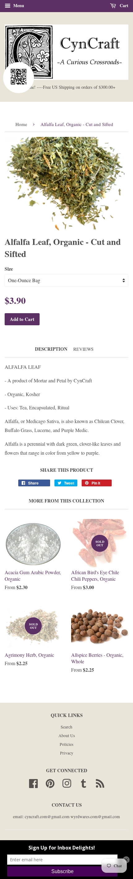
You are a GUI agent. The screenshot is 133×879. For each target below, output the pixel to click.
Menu (18, 5)
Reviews (83, 349)
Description (51, 349)
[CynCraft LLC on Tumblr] (83, 782)
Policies (66, 744)
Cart (123, 5)
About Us (66, 735)
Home (21, 124)
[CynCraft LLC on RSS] (100, 782)
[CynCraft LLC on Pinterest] (50, 782)
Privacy (66, 753)
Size (9, 268)
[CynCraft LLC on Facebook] (33, 782)
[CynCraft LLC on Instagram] (66, 782)
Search (66, 727)
